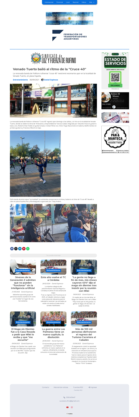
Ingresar (93, 387)
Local (68, 2)
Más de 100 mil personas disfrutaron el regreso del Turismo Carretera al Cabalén (84, 334)
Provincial (59, 2)
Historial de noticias (61, 387)
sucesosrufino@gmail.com (70, 401)
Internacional (49, 2)
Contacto (45, 387)
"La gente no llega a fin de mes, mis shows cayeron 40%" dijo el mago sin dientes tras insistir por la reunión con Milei (84, 284)
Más (90, 2)
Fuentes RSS (78, 387)
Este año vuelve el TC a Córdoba (53, 278)
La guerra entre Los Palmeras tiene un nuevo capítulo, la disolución (53, 333)
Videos (84, 2)
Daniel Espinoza (51, 80)
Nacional (75, 2)
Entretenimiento (20, 79)
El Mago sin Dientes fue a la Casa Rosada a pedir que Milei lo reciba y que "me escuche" (23, 334)
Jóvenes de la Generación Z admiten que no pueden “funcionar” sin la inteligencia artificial (23, 282)
